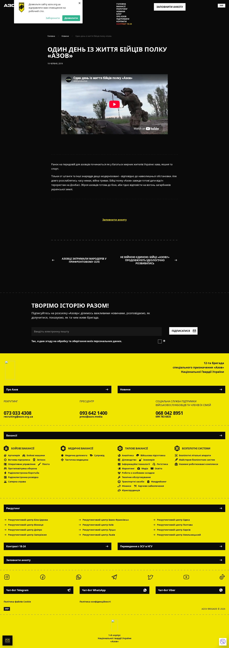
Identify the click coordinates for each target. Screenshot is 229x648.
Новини (120, 11)
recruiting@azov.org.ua (18, 416)
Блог (119, 14)
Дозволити (71, 17)
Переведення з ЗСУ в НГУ (136, 546)
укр (221, 5)
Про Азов (121, 16)
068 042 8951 (169, 413)
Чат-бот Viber (166, 590)
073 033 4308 (17, 413)
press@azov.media (91, 416)
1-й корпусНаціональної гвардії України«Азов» (114, 638)
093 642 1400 (93, 413)
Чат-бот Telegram (17, 590)
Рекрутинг (122, 9)
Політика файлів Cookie (17, 601)
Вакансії (121, 6)
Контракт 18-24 (124, 24)
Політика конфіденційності (95, 601)
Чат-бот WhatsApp (94, 590)
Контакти (121, 21)
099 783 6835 (163, 416)
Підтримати (122, 19)
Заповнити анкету (18, 560)
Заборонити (53, 17)
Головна (121, 4)
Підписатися (181, 331)
